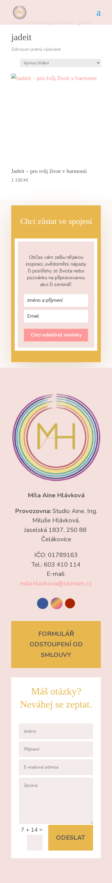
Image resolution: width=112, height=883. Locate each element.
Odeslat (70, 838)
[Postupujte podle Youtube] (70, 603)
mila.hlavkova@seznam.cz (56, 583)
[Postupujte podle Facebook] (42, 603)
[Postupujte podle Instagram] (57, 603)
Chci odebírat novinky (56, 335)
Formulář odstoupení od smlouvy (56, 644)
